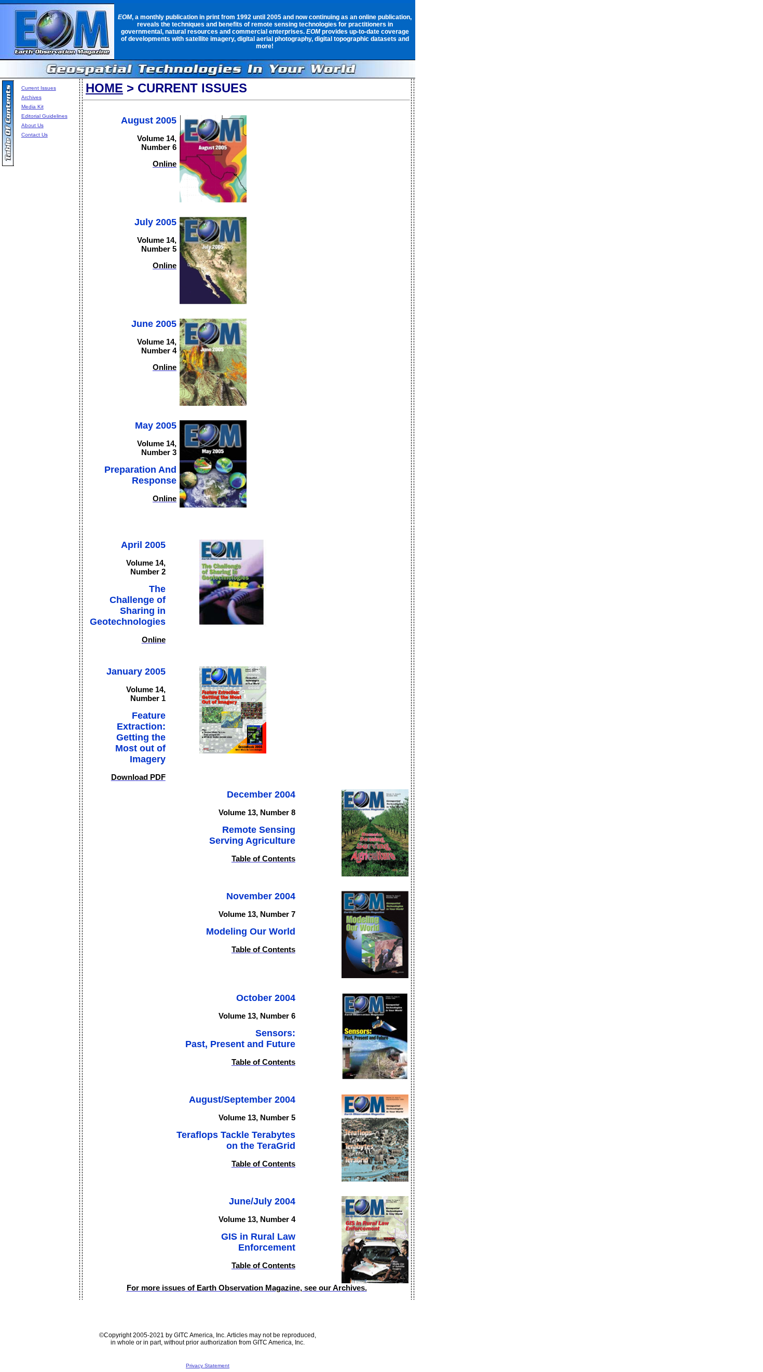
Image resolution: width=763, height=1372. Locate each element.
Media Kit (32, 106)
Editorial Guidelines (44, 116)
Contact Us (34, 135)
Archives (31, 97)
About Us (32, 125)
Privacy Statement (207, 1365)
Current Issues (38, 88)
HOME (104, 88)
